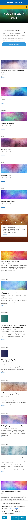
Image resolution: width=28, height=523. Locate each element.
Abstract (3, 77)
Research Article (4, 220)
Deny (5, 517)
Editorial (3, 58)
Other (2, 136)
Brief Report (3, 85)
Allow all (23, 518)
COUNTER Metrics (13, 508)
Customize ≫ (15, 518)
